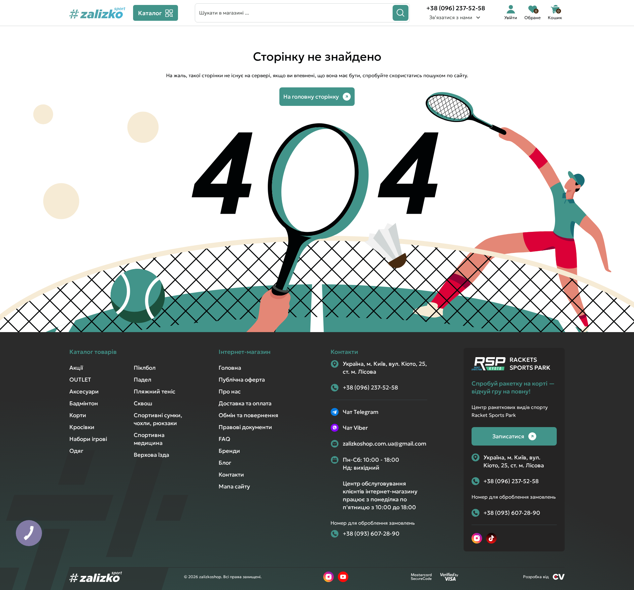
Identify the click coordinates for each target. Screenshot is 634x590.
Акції (76, 367)
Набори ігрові (88, 439)
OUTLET (80, 379)
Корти (77, 415)
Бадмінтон (83, 403)
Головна (230, 367)
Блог (225, 462)
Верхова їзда (151, 454)
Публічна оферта (242, 379)
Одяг (76, 450)
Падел (142, 379)
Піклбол (145, 367)
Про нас (230, 391)
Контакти (231, 474)
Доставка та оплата (245, 403)
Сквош (143, 403)
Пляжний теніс (154, 391)
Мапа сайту (234, 486)
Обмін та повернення (248, 415)
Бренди (229, 450)
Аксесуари (84, 391)
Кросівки (81, 427)
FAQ (224, 439)
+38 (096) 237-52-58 (455, 8)
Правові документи (245, 427)
